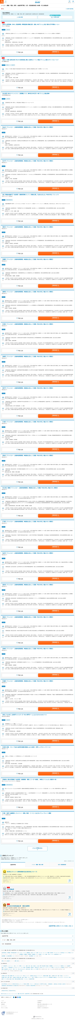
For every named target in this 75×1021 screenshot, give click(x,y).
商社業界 (43, 965)
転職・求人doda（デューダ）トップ (7, 993)
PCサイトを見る (4, 1007)
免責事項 (3, 1004)
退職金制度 (4, 985)
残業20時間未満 (9, 985)
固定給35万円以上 (12, 990)
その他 (21, 970)
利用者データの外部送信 (42, 1007)
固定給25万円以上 (5, 990)
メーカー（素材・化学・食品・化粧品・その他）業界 (31, 965)
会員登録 (2, 2)
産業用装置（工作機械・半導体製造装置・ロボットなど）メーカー (14, 952)
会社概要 (39, 1000)
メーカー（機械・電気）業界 (8, 940)
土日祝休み (28, 985)
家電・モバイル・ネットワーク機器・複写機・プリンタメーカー (48, 952)
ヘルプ (2, 1000)
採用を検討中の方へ (41, 1006)
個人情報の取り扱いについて (12, 1012)
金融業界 (68, 965)
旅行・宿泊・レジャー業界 (33, 969)
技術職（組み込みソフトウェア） (36, 975)
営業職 (3, 975)
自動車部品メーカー (58, 954)
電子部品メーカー (64, 952)
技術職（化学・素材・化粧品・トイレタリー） (60, 975)
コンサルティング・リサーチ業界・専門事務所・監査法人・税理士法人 (26, 967)
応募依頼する (55, 52)
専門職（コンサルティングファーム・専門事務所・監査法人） (46, 977)
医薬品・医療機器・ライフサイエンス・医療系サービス (56, 965)
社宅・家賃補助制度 (6, 943)
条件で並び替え (70, 8)
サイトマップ (3, 1006)
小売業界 (62, 967)
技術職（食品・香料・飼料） (7, 977)
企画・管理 (7, 975)
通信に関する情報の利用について (44, 1004)
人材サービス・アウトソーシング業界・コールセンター (50, 967)
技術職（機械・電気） (47, 975)
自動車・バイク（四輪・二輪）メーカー (46, 954)
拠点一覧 (3, 1002)
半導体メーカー (71, 952)
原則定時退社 (33, 985)
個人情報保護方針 (9, 1013)
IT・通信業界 (4, 965)
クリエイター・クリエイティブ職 (64, 977)
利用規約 (39, 1002)
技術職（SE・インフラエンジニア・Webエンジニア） (20, 975)
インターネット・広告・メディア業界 (14, 965)
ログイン (5, 2)
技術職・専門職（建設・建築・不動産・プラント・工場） (23, 977)
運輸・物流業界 (5, 969)
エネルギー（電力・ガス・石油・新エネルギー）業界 (18, 969)
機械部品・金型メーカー (31, 952)
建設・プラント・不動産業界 (7, 967)
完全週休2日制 (16, 985)
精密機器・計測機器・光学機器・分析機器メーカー (29, 954)
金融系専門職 (5, 936)
